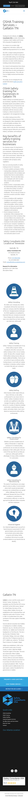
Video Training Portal (20, 5)
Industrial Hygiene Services (9, 719)
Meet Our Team (6, 723)
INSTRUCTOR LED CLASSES (13, 689)
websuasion (20, 795)
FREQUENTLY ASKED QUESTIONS (13, 679)
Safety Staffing (14, 390)
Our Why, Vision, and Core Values (10, 721)
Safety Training (14, 343)
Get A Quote (7, 5)
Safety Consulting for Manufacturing (14, 480)
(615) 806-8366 (16, 258)
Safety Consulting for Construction (14, 438)
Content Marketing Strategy (11, 795)
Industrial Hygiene (14, 524)
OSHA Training (6, 715)
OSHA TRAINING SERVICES (13, 684)
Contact (5, 725)
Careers (12, 5)
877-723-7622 (14, 2)
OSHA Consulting (7, 713)
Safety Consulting (14, 302)
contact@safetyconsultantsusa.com (15, 262)
